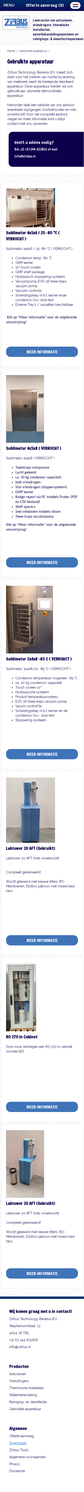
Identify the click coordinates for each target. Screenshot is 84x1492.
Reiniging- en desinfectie (28, 1402)
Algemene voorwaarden (27, 1457)
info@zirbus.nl (24, 156)
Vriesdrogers (19, 1381)
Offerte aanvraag (21, 1436)
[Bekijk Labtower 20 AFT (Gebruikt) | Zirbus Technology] (30, 842)
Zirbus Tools (18, 1450)
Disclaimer (17, 1471)
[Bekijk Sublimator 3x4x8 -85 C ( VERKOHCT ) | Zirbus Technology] (29, 652)
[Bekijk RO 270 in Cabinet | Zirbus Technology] (21, 1030)
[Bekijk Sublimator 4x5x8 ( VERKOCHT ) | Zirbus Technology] (25, 441)
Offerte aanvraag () (45, 5)
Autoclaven (17, 1374)
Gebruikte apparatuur (25, 1409)
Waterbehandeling (23, 1395)
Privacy (14, 1464)
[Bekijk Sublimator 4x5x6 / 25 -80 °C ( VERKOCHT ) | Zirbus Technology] (30, 226)
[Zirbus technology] (15, 29)
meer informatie (42, 352)
